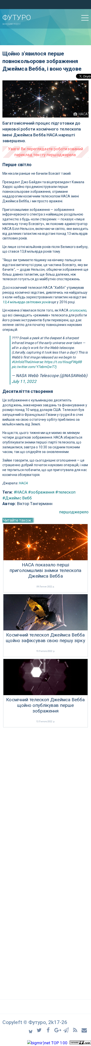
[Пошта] (84, 1030)
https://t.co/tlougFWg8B (63, 362)
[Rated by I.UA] (80, 1042)
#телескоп (65, 492)
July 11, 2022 (24, 381)
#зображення (41, 492)
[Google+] (57, 1030)
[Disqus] (45, 794)
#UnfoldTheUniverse (27, 362)
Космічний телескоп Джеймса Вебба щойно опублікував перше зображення (45, 705)
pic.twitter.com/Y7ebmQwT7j (34, 367)
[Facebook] (48, 1030)
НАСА (23, 483)
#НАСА (20, 492)
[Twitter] (39, 1030)
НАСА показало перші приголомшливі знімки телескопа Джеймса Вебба (46, 570)
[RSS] (75, 1030)
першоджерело (74, 511)
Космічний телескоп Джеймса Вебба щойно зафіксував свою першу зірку (45, 637)
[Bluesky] (30, 1030)
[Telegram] (66, 1030)
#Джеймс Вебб (17, 498)
